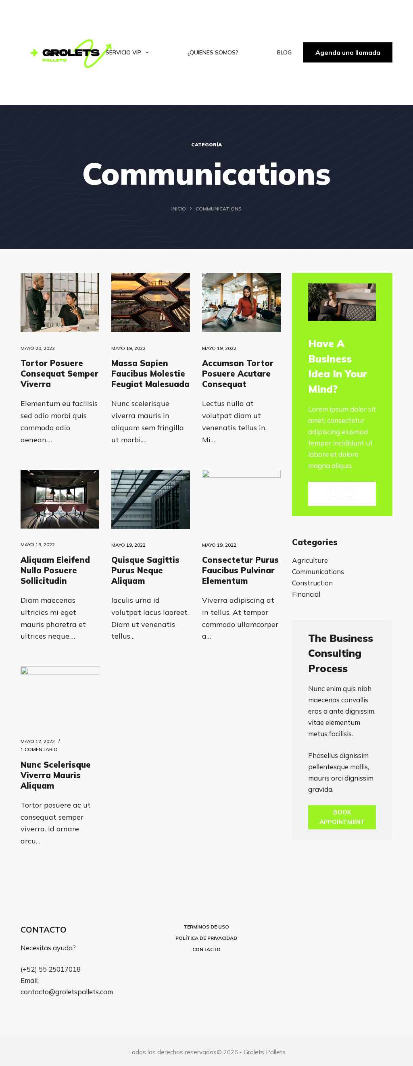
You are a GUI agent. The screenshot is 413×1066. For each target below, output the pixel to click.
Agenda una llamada (347, 52)
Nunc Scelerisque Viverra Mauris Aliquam (56, 775)
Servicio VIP (123, 52)
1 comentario (39, 749)
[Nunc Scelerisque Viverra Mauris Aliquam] (60, 695)
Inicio (59, 52)
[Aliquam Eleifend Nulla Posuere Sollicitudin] (60, 499)
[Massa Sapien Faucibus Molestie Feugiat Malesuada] (150, 302)
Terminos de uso (206, 927)
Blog (284, 52)
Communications (318, 571)
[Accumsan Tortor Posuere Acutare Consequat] (241, 302)
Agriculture (310, 560)
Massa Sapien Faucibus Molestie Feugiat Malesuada (150, 373)
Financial (306, 594)
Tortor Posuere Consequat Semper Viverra (59, 373)
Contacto (206, 949)
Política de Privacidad (206, 938)
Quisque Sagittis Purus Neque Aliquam (145, 570)
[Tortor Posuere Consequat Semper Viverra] (60, 302)
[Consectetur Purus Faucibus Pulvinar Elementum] (241, 499)
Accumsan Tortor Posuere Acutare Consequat (237, 373)
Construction (312, 583)
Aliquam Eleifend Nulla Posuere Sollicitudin (55, 570)
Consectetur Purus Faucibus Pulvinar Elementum (240, 570)
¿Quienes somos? (213, 52)
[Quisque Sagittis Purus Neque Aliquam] (150, 499)
